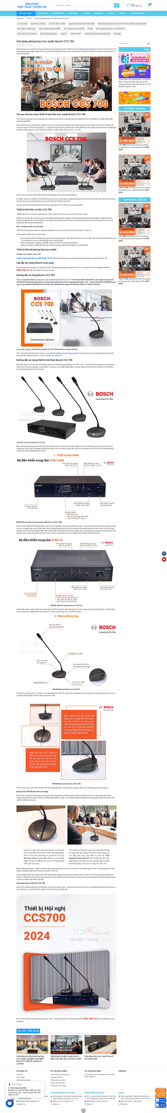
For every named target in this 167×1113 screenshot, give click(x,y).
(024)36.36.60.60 (92, 1074)
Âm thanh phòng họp (26, 29)
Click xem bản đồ (72, 1098)
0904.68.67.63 (103, 1074)
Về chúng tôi (58, 13)
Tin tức (111, 13)
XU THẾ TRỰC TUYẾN (57, 24)
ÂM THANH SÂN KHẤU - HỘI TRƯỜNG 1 (110, 29)
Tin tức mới (22, 24)
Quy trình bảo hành (57, 1077)
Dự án (86, 13)
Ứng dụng (98, 13)
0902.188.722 (136, 6)
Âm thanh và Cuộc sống (74, 29)
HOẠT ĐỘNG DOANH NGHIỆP (49, 29)
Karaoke (117, 34)
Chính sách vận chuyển (58, 1080)
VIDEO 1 (64, 34)
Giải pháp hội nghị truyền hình (82, 24)
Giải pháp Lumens (38, 24)
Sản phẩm (73, 13)
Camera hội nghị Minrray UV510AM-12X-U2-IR (35, 258)
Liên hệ (122, 13)
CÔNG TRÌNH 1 (75, 34)
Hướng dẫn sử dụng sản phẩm (97, 34)
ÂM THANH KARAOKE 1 (48, 34)
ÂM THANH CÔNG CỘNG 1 (27, 34)
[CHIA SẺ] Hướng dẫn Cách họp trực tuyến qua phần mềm (122, 24)
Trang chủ (42, 13)
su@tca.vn (56, 1104)
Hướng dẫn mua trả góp (58, 1086)
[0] (149, 6)
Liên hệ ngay (20, 1077)
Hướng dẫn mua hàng (58, 1083)
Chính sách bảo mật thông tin (60, 1074)
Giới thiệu (19, 1074)
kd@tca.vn (90, 1104)
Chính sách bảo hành (23, 1080)
